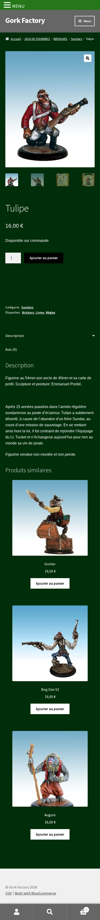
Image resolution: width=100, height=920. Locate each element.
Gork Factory (25, 20)
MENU (18, 6)
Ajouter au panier (44, 257)
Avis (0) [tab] (11, 349)
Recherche (50, 912)
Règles (50, 312)
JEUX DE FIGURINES (37, 39)
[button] (87, 58)
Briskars (28, 312)
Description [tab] (14, 335)
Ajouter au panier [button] (50, 583)
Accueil (16, 39)
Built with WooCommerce (35, 893)
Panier (77, 908)
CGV (8, 893)
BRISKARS (60, 39)
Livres (40, 312)
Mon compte (16, 912)
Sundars (76, 39)
